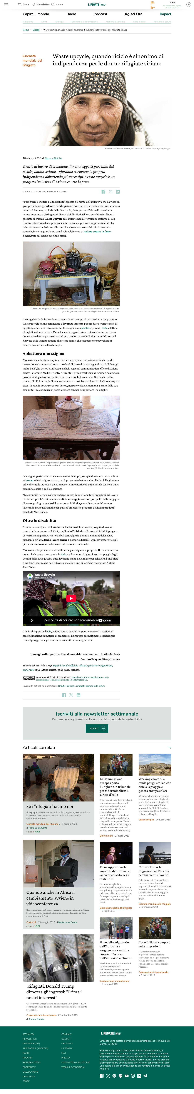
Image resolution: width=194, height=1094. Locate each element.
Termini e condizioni (73, 1067)
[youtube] (127, 1076)
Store (26, 4)
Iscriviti (94, 728)
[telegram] (145, 1076)
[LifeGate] (97, 4)
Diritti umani (106, 835)
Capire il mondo (36, 14)
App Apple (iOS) (31, 1043)
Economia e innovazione (85, 21)
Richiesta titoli (32, 1062)
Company (66, 1034)
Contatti (66, 1039)
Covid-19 (31, 922)
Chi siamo (67, 1043)
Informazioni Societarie (75, 1062)
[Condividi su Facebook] (103, 192)
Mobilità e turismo (115, 21)
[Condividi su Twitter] (110, 192)
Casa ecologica (146, 819)
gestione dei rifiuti (95, 686)
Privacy (65, 1057)
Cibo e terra (139, 21)
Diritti (44, 21)
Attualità (28, 1034)
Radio (71, 14)
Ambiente (28, 21)
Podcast (100, 14)
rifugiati (80, 686)
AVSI (37, 831)
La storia (66, 1048)
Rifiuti (61, 686)
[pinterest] (114, 1076)
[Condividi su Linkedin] (118, 192)
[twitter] (108, 1076)
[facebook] (102, 1076)
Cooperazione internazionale (41, 1015)
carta (105, 327)
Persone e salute (162, 21)
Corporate (29, 1067)
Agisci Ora (133, 14)
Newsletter (43, 4)
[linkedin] (139, 1076)
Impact (165, 14)
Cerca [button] (59, 4)
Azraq (29, 480)
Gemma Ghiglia (53, 158)
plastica (85, 327)
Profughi (70, 686)
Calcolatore (30, 1071)
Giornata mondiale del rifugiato (32, 60)
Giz (49, 631)
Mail (64, 1053)
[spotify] (120, 1076)
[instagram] (133, 1076)
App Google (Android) (35, 1048)
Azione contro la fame (97, 231)
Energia (59, 21)
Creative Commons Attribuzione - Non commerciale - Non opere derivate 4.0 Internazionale (72, 678)
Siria (63, 554)
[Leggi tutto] (169, 748)
